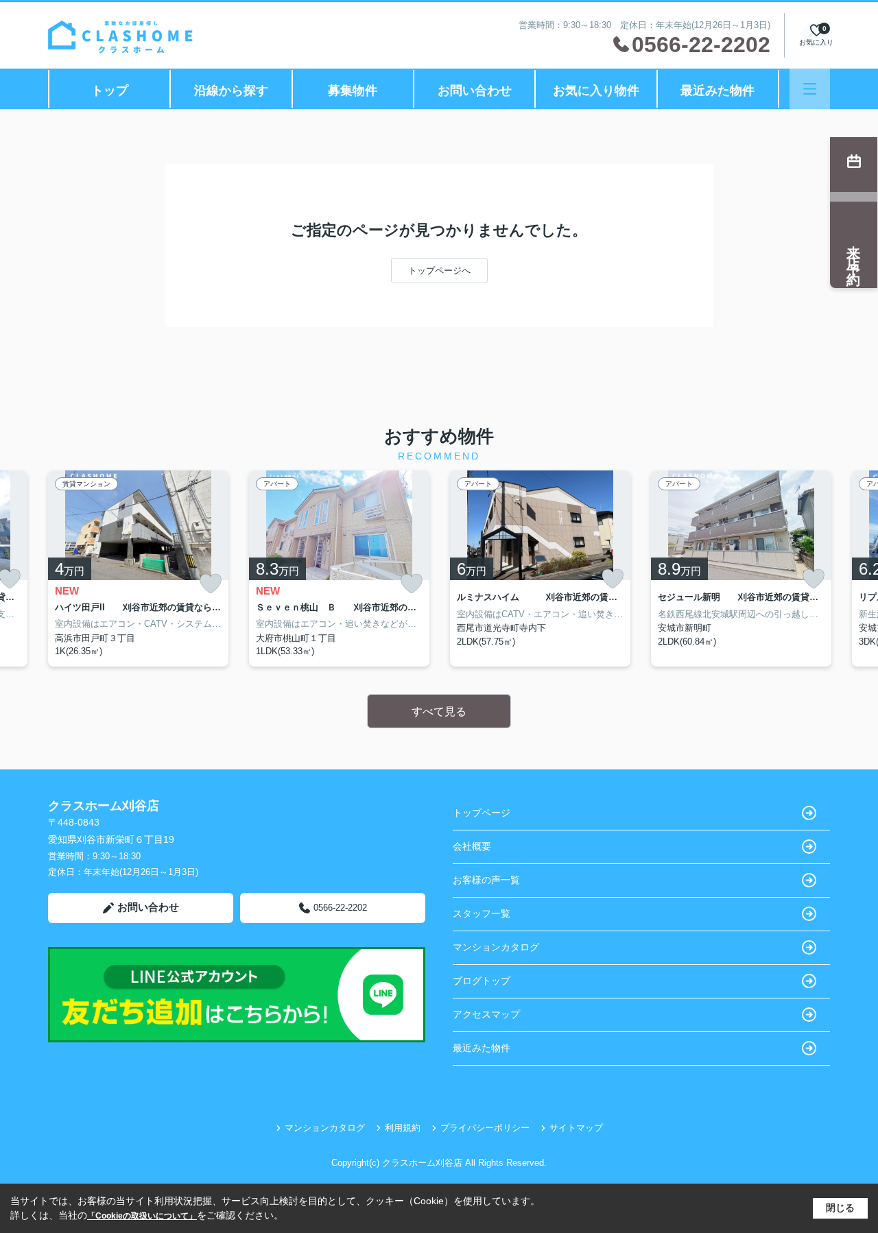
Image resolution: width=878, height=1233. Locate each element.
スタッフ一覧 (481, 913)
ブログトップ (481, 980)
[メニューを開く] (809, 88)
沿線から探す (231, 90)
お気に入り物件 (596, 90)
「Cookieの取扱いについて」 (142, 1216)
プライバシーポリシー (485, 1128)
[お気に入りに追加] (211, 583)
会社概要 (472, 846)
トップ (109, 90)
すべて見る (439, 711)
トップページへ (439, 270)
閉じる (840, 1207)
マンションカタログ (496, 947)
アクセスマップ (486, 1014)
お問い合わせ (475, 90)
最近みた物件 (717, 90)
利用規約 (402, 1128)
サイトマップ (576, 1128)
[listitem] (138, 568)
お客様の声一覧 (486, 879)
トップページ (481, 812)
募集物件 (352, 90)
